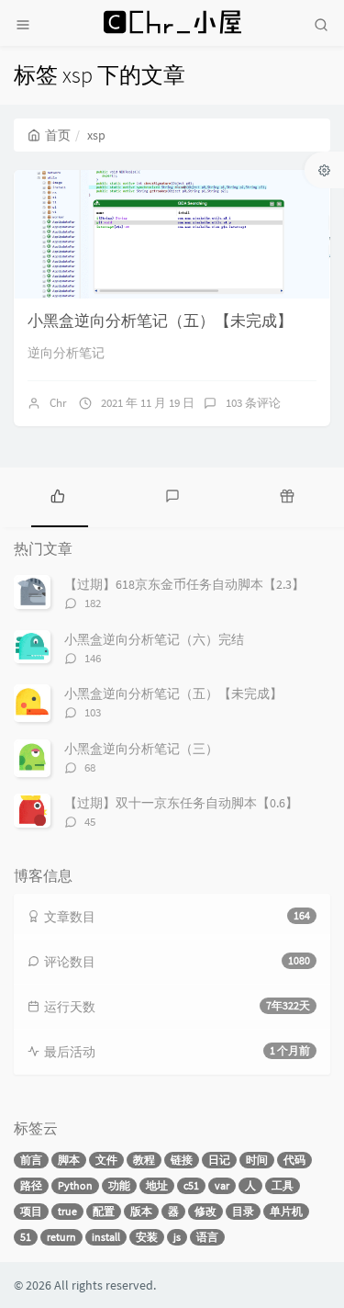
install (106, 1237)
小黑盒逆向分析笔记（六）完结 (154, 639)
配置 (104, 1211)
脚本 (69, 1160)
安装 (147, 1237)
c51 (191, 1185)
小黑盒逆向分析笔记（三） (141, 748)
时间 (257, 1160)
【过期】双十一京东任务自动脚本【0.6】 (181, 803)
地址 (157, 1185)
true (67, 1211)
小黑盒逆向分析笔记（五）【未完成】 (160, 320)
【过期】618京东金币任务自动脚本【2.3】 (184, 584)
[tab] (57, 495)
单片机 (286, 1211)
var (222, 1185)
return (61, 1237)
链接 (182, 1160)
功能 (119, 1185)
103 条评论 (253, 403)
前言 (31, 1160)
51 (25, 1237)
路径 (31, 1185)
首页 (58, 135)
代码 (294, 1160)
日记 (219, 1160)
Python (75, 1185)
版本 (141, 1211)
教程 (144, 1160)
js (177, 1237)
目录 (243, 1211)
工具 (283, 1185)
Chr (58, 403)
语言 (207, 1237)
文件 (106, 1160)
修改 (205, 1211)
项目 (31, 1211)
